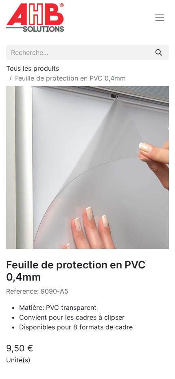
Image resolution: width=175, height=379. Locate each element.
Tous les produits (32, 68)
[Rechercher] (159, 52)
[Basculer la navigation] (160, 17)
